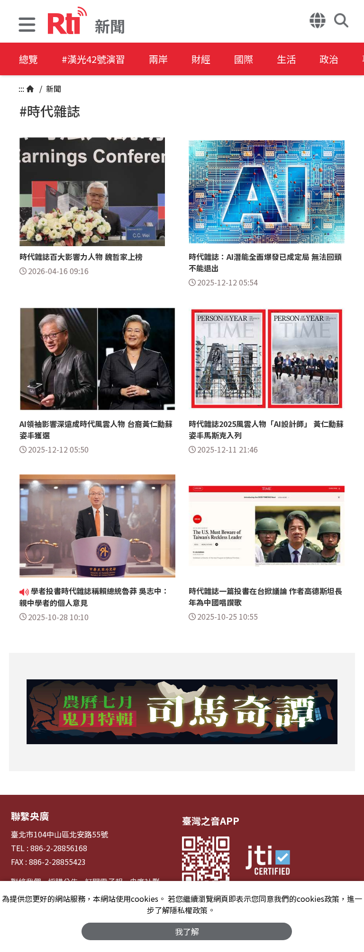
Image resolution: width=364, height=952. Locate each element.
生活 (286, 59)
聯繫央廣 (30, 816)
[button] (27, 25)
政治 (328, 59)
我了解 (187, 931)
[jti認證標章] (267, 861)
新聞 (52, 88)
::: (21, 88)
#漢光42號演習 (93, 59)
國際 (243, 59)
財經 (200, 59)
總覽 (28, 59)
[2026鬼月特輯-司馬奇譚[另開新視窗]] (182, 712)
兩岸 (158, 59)
